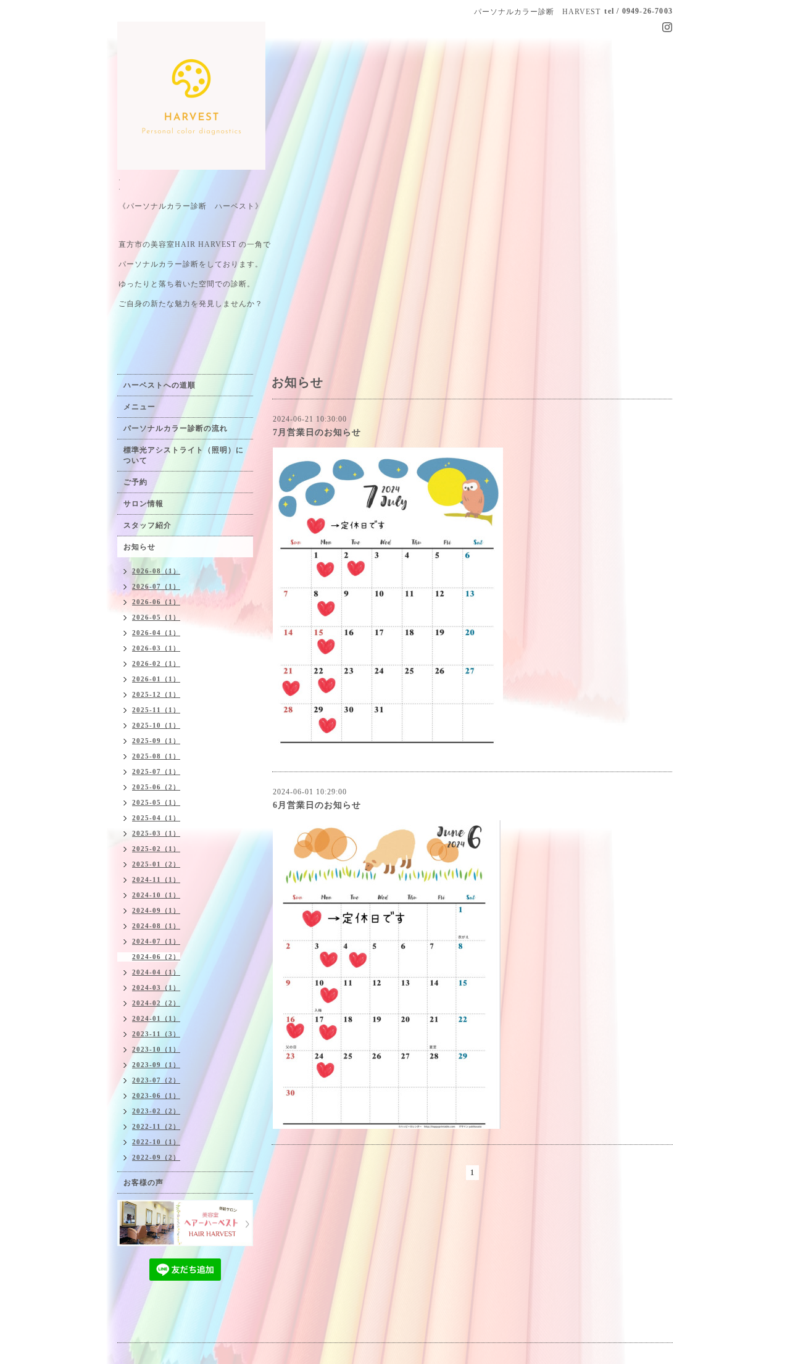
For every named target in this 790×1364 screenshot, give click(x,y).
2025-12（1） (156, 694)
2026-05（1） (156, 617)
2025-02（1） (156, 848)
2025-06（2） (156, 787)
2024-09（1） (156, 910)
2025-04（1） (156, 817)
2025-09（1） (156, 740)
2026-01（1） (156, 679)
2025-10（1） (156, 725)
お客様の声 (143, 1182)
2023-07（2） (156, 1080)
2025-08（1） (156, 756)
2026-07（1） (156, 586)
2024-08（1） (156, 925)
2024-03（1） (156, 987)
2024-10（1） (156, 895)
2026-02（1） (156, 663)
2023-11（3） (156, 1034)
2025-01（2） (156, 864)
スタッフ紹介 (147, 525)
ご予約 (135, 482)
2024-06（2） (156, 956)
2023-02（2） (156, 1111)
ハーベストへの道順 (159, 385)
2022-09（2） (156, 1157)
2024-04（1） (156, 972)
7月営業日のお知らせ (317, 432)
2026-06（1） (156, 601)
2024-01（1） (156, 1018)
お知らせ (139, 547)
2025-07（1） (156, 771)
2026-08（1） (156, 571)
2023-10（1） (156, 1049)
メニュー (139, 406)
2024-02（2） (156, 1003)
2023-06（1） (156, 1095)
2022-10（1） (156, 1142)
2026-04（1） (156, 632)
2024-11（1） (156, 879)
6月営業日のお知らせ (317, 805)
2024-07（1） (156, 941)
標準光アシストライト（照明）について (183, 455)
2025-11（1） (156, 709)
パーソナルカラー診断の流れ (175, 428)
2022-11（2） (156, 1126)
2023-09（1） (156, 1064)
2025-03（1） (156, 833)
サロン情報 (143, 503)
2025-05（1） (156, 802)
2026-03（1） (156, 648)
